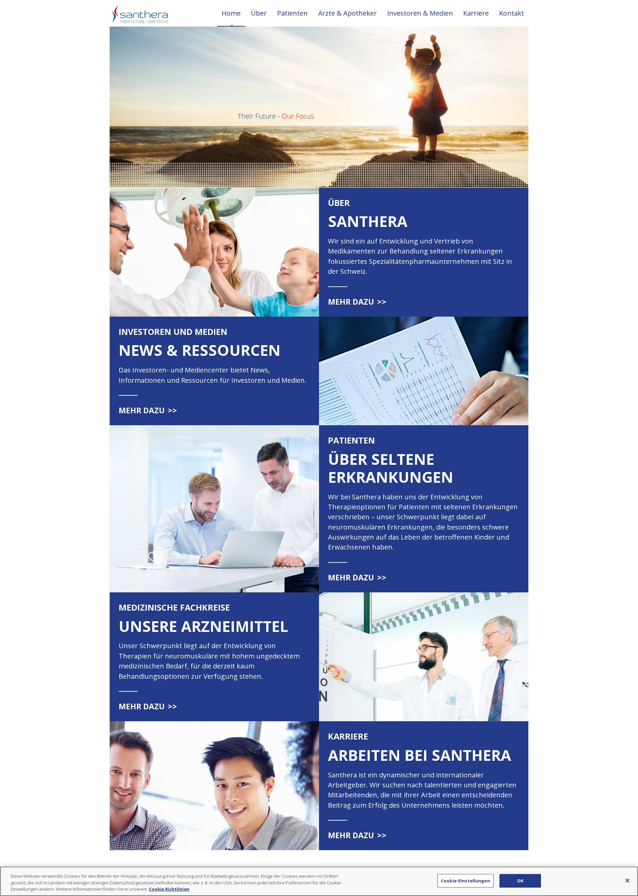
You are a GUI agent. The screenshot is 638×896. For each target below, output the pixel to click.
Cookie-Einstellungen (465, 880)
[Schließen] (627, 880)
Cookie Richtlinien (169, 889)
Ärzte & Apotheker (347, 13)
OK (520, 880)
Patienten (292, 13)
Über (259, 13)
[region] (319, 881)
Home (231, 13)
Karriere (476, 13)
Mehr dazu (357, 301)
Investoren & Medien (420, 13)
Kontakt (511, 13)
